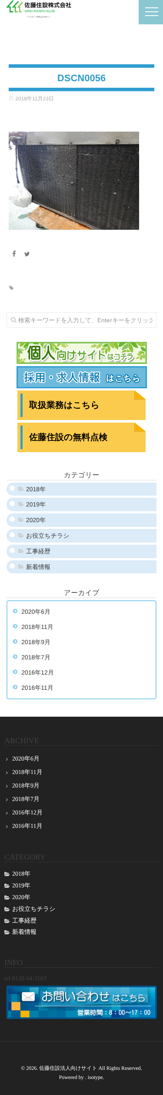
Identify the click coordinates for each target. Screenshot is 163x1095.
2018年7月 (35, 657)
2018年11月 (37, 626)
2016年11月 (37, 687)
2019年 (36, 504)
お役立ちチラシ (48, 535)
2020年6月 (35, 611)
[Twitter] (27, 254)
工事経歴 (38, 551)
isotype (95, 1077)
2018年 (36, 489)
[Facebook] (14, 254)
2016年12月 (37, 672)
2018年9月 (35, 641)
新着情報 (38, 566)
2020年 (36, 519)
